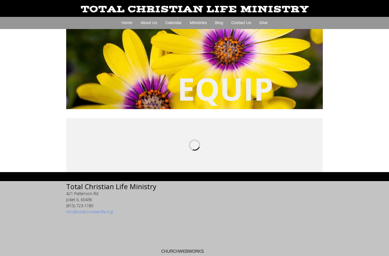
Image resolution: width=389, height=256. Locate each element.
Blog (219, 22)
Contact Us (241, 22)
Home (127, 22)
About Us (148, 22)
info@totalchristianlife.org (89, 211)
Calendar (173, 22)
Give (263, 22)
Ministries (198, 22)
